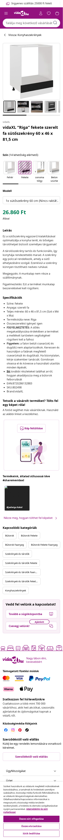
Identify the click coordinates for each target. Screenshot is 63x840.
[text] (14, 213)
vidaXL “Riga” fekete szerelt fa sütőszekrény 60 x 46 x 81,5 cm (30, 133)
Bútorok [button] (9, 535)
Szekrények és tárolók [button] (17, 553)
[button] (10, 172)
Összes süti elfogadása (31, 818)
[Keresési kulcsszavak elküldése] (55, 22)
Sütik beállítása (31, 833)
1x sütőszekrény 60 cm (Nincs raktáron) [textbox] (32, 201)
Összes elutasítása (31, 826)
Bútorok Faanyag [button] (14, 544)
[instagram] (13, 730)
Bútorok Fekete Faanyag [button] (44, 544)
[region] (31, 809)
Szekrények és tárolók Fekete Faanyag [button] (22, 581)
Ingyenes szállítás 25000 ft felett (31, 3)
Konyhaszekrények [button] (15, 590)
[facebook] (6, 730)
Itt (8, 371)
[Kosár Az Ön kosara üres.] (57, 13)
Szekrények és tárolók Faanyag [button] (22, 572)
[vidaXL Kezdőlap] (21, 13)
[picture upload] (31, 451)
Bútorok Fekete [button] (29, 535)
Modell (7, 191)
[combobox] (31, 23)
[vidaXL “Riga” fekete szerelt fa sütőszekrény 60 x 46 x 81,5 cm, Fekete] (31, 71)
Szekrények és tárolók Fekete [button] (21, 563)
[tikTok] (27, 730)
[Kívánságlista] (48, 13)
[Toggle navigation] (6, 13)
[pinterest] (20, 730)
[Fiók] (40, 13)
